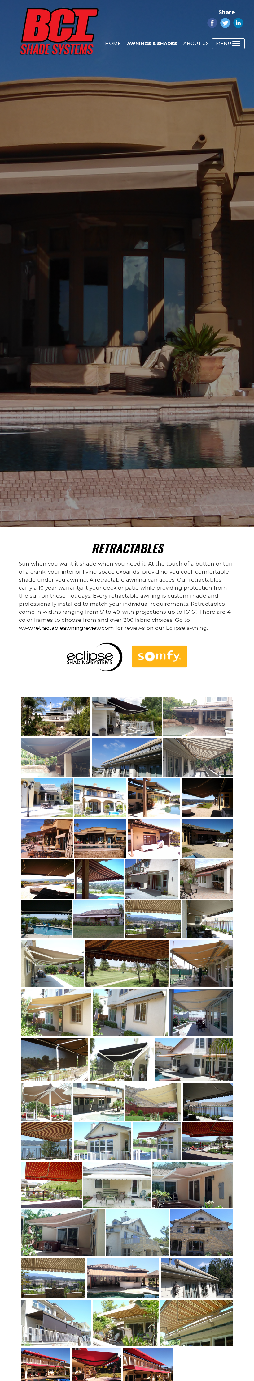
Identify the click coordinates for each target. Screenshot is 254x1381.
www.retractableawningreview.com (66, 628)
